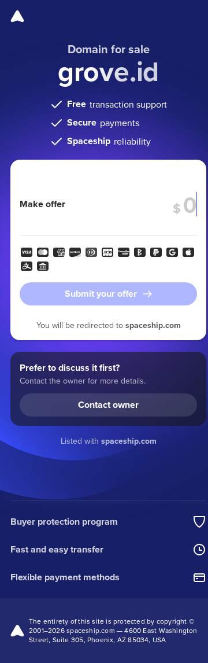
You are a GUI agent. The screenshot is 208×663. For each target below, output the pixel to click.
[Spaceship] (17, 16)
